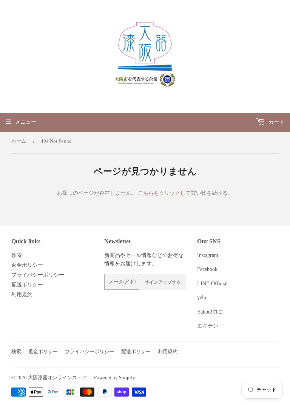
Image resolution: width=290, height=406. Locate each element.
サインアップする (163, 282)
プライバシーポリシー (37, 275)
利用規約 (21, 294)
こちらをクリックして (164, 193)
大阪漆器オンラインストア (57, 377)
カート (275, 122)
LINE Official (212, 283)
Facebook (207, 269)
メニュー (25, 122)
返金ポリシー (27, 265)
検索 (16, 255)
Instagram (207, 255)
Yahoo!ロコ (210, 312)
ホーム (18, 141)
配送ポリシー (27, 285)
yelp (201, 297)
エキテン (207, 326)
